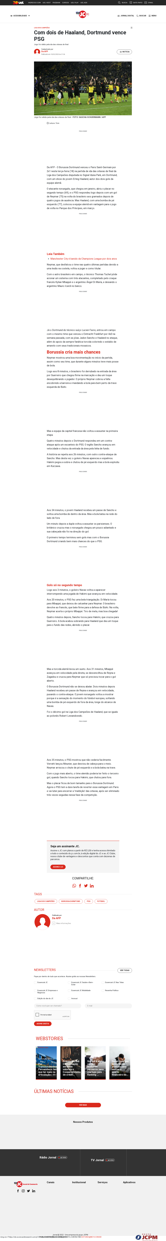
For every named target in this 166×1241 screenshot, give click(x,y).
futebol (101, 901)
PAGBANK (56, 3)
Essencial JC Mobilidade (81, 990)
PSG (88, 901)
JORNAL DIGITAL (127, 16)
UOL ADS (83, 3)
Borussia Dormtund (70, 901)
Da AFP (44, 51)
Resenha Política (111, 990)
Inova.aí (74, 998)
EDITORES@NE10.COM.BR (91, 1237)
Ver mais (83, 1105)
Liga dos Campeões (46, 901)
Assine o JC (58, 867)
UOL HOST (47, 3)
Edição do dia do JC (45, 998)
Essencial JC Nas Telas (114, 982)
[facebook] (80, 886)
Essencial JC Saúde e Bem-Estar (82, 982)
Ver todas (124, 970)
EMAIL (150, 3)
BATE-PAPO (137, 3)
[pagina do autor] (42, 922)
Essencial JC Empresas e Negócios (47, 990)
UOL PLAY (75, 3)
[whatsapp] (74, 886)
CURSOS (65, 3)
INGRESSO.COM (34, 3)
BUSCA (124, 3)
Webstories (49, 1038)
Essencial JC (42, 982)
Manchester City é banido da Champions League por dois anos (83, 258)
